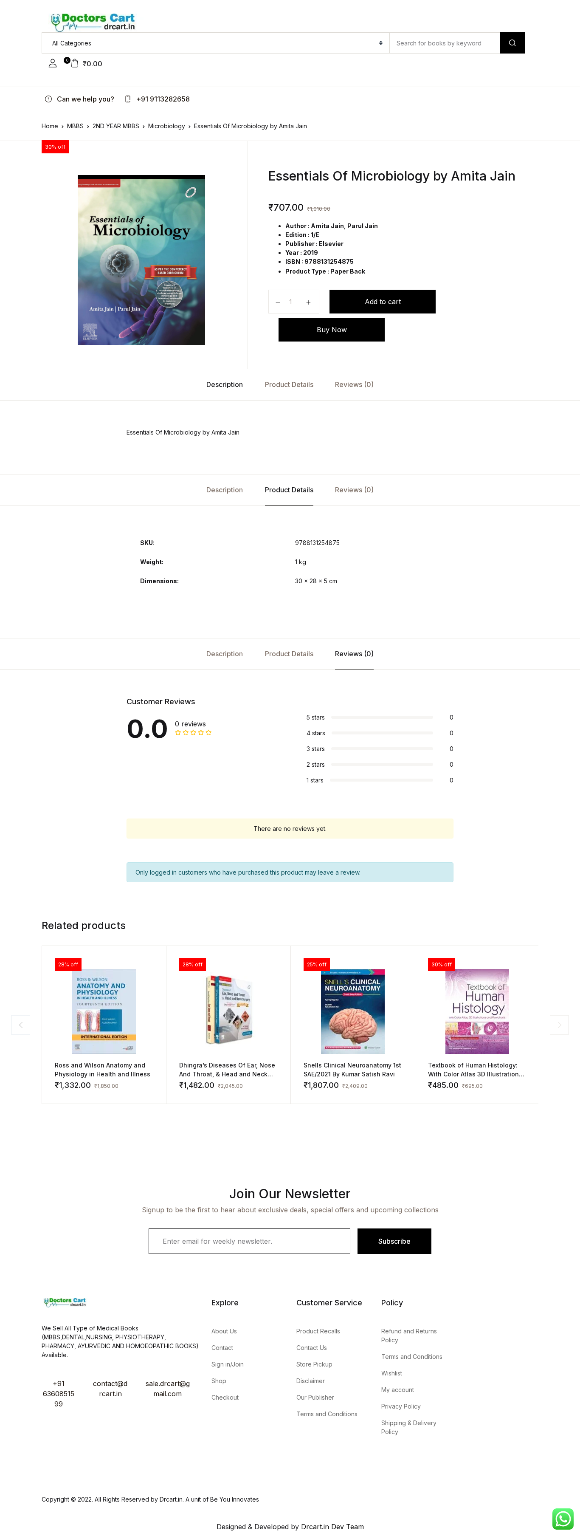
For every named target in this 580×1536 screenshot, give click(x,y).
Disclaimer (310, 1380)
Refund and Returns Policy (409, 1335)
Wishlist (391, 1373)
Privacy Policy (401, 1406)
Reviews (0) (354, 384)
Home (50, 126)
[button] (53, 63)
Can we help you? (84, 99)
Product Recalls (318, 1331)
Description (224, 384)
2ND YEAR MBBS (116, 126)
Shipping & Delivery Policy (408, 1427)
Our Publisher (315, 1397)
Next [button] (559, 1024)
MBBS (75, 126)
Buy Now (332, 329)
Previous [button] (20, 1024)
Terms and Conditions (327, 1413)
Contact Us (311, 1347)
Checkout (225, 1397)
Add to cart (383, 301)
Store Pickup (314, 1364)
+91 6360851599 (58, 1393)
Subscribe (394, 1241)
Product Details (289, 384)
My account (397, 1389)
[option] (141, 260)
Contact (222, 1347)
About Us (224, 1331)
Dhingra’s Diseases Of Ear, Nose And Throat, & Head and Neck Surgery (227, 1074)
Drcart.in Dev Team (331, 1526)
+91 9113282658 (162, 99)
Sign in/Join (227, 1364)
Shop (218, 1380)
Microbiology (166, 126)
